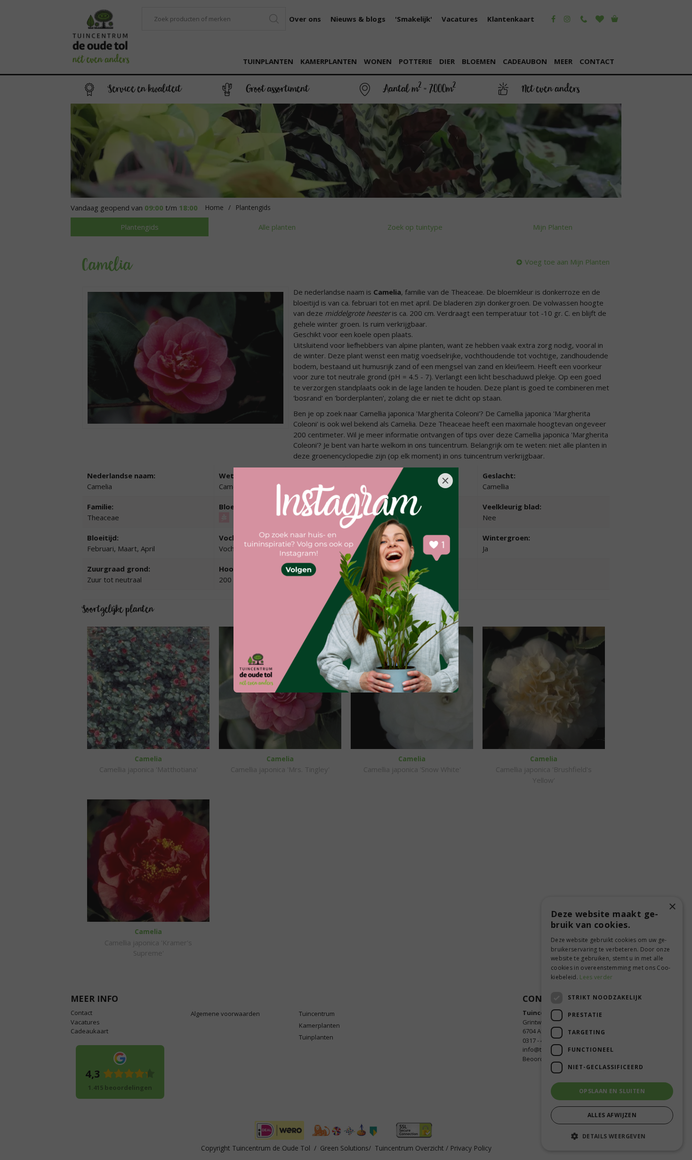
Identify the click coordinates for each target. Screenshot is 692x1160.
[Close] (445, 480)
